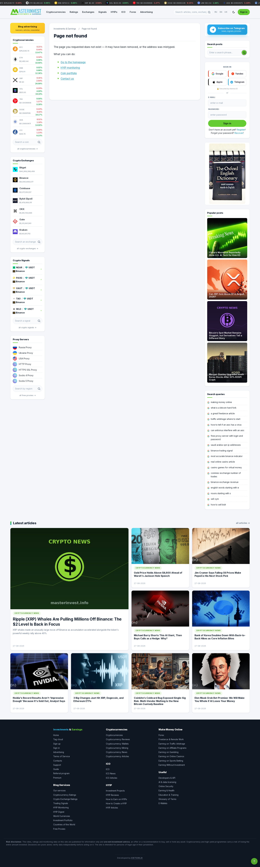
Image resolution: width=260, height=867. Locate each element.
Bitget (22, 167)
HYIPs (114, 12)
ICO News (111, 773)
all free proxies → (27, 395)
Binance (23, 177)
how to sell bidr (218, 504)
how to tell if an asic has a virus (226, 424)
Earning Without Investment (172, 765)
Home (56, 735)
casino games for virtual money (226, 467)
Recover (239, 133)
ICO (123, 12)
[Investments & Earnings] (25, 12)
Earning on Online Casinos (171, 756)
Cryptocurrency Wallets (117, 744)
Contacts (57, 761)
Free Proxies (59, 829)
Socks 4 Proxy (26, 375)
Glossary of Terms (167, 799)
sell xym (215, 499)
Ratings (74, 12)
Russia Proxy (25, 347)
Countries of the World (64, 824)
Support (57, 765)
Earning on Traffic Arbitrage (172, 744)
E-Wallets (163, 803)
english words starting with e (225, 487)
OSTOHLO (137, 858)
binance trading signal (222, 450)
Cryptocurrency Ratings (64, 795)
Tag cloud (58, 739)
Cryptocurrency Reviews (118, 739)
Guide (56, 769)
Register (241, 129)
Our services (59, 790)
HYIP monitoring (70, 67)
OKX (21, 209)
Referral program (61, 773)
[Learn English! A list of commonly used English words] (227, 174)
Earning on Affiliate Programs (172, 748)
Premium (57, 778)
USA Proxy (24, 358)
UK (225, 12)
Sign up (56, 744)
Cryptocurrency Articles (117, 756)
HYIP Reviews (112, 795)
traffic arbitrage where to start (225, 419)
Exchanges (88, 12)
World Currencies (61, 816)
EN (221, 12)
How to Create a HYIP (116, 803)
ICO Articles (111, 778)
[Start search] (244, 52)
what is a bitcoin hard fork (223, 407)
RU (216, 12)
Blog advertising (28, 28)
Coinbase (24, 188)
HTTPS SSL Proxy (28, 369)
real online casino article (223, 461)
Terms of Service (61, 756)
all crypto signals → (27, 327)
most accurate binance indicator (227, 456)
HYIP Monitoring (61, 807)
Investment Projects (115, 791)
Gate (22, 219)
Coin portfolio (69, 73)
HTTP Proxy (25, 364)
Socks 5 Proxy (26, 381)
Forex (133, 12)
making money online (221, 402)
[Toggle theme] (234, 12)
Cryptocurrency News (116, 752)
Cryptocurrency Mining (117, 748)
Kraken (23, 229)
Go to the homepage (73, 62)
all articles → (243, 523)
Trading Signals (60, 803)
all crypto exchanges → (27, 248)
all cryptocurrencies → (27, 149)
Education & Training (168, 795)
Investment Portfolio (63, 820)
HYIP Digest (58, 812)
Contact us (67, 78)
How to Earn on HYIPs (116, 799)
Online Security (166, 786)
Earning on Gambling (168, 752)
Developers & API (167, 778)
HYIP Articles (112, 808)
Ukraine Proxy (26, 353)
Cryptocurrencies (55, 12)
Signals (102, 12)
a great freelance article (223, 413)
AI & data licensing (167, 782)
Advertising (146, 12)
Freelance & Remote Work (171, 739)
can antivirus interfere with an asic (227, 430)
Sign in (243, 12)
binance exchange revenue (224, 482)
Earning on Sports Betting (171, 761)
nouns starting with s (221, 493)
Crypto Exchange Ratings (65, 799)
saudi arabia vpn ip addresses (226, 445)
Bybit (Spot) (25, 198)
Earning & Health (166, 790)
